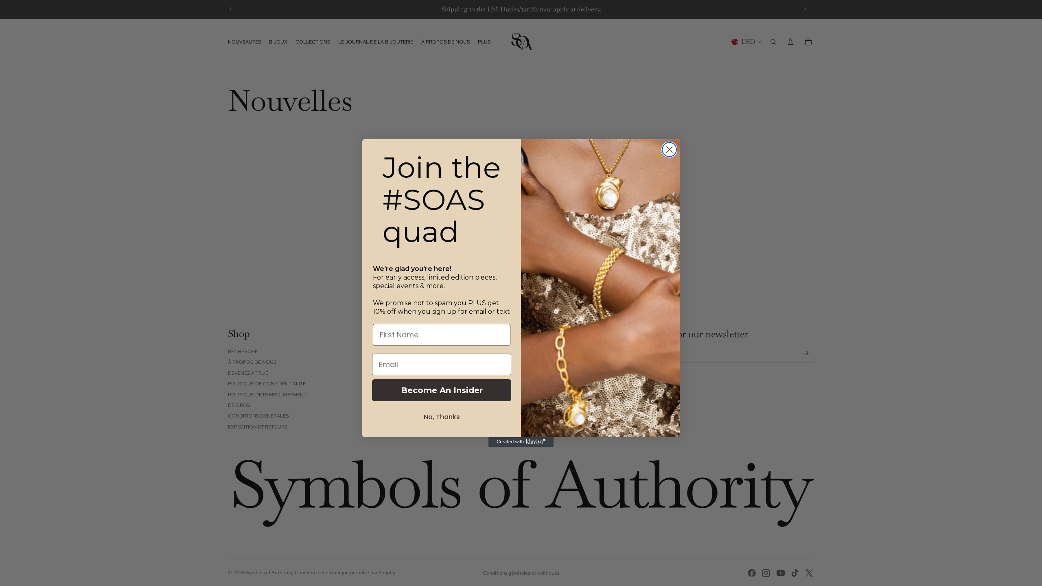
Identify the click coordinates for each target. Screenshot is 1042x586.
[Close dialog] (669, 149)
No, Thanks (442, 417)
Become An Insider (442, 390)
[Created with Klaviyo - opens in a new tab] (521, 442)
